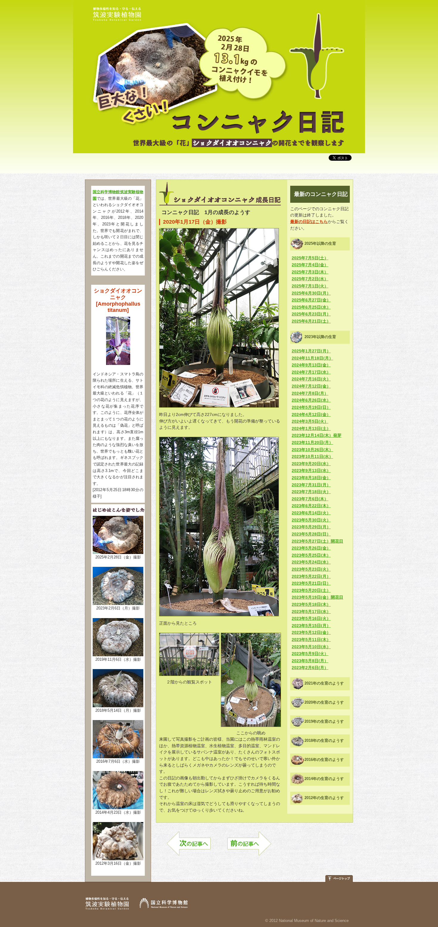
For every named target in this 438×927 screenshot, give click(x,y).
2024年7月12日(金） (311, 386)
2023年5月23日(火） (311, 569)
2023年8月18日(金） (311, 477)
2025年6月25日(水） (311, 307)
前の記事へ (249, 846)
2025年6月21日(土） (311, 321)
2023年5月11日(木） (311, 639)
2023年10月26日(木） (312, 449)
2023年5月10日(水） (311, 646)
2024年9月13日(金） (311, 365)
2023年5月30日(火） (311, 520)
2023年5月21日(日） (311, 583)
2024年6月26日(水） (311, 400)
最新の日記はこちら (309, 221)
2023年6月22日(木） (311, 505)
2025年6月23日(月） (311, 314)
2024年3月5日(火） (310, 421)
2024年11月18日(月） (312, 358)
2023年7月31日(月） (311, 484)
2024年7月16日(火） (311, 379)
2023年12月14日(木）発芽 (316, 435)
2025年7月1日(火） (310, 286)
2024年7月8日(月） (310, 393)
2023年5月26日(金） (311, 548)
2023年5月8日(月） (310, 660)
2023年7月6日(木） (310, 498)
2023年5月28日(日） (311, 534)
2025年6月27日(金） (311, 300)
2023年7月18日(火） (311, 491)
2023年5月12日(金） (311, 632)
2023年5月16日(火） (311, 618)
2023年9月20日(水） (311, 463)
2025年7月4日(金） (310, 264)
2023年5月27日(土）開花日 (317, 541)
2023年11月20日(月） (312, 442)
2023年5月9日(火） (310, 653)
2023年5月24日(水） (311, 562)
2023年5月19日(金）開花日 (317, 597)
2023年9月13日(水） (311, 470)
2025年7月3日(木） (310, 272)
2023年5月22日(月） (311, 576)
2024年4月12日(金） (311, 414)
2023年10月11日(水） (312, 456)
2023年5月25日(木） (311, 555)
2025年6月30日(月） (311, 293)
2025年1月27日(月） (311, 351)
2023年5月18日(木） (311, 604)
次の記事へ (189, 846)
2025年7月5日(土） (310, 258)
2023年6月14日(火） (311, 512)
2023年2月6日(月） (310, 667)
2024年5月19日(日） (311, 407)
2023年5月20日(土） (311, 590)
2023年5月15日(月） (311, 625)
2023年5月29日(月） (311, 526)
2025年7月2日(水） (310, 278)
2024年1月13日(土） (311, 428)
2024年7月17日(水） (311, 372)
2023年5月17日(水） (311, 611)
